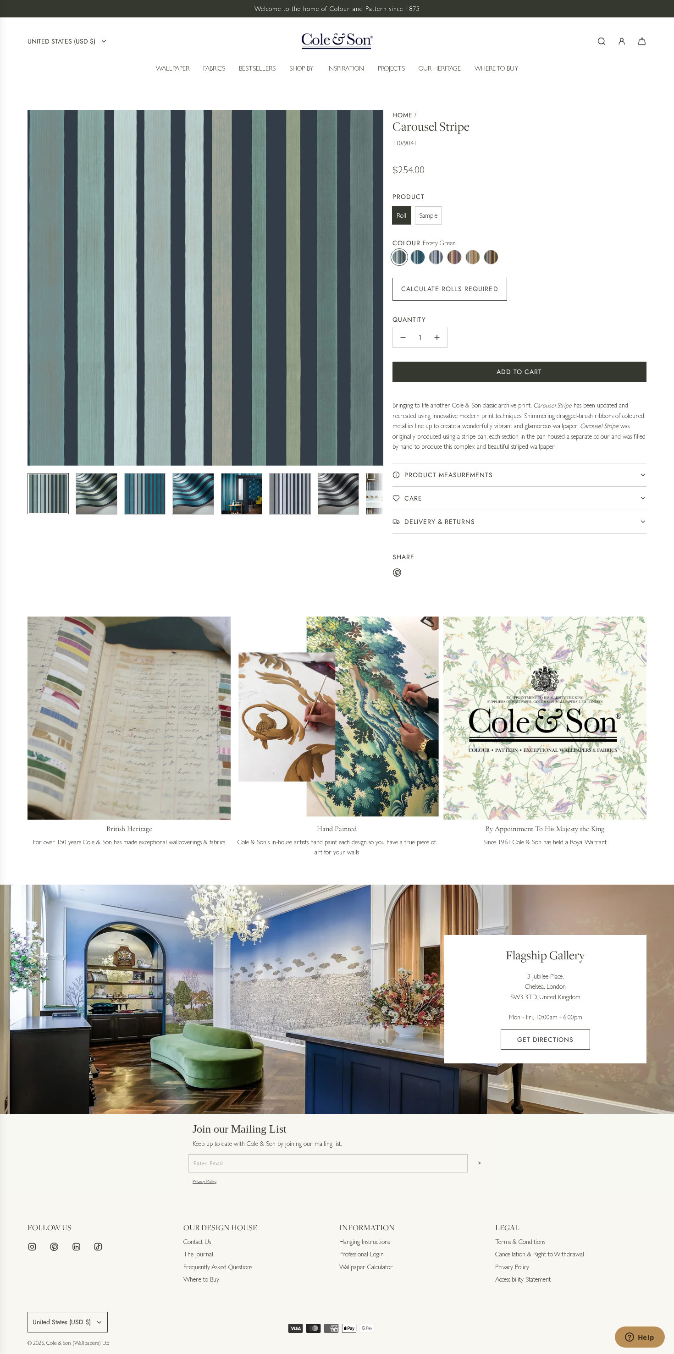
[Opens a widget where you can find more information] (639, 1337)
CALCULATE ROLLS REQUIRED (449, 288)
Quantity (409, 319)
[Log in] (622, 41)
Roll (401, 215)
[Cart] (642, 41)
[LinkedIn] (76, 1247)
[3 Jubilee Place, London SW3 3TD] (337, 999)
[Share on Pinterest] (397, 573)
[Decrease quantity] (403, 337)
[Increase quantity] (437, 337)
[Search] (601, 41)
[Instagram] (32, 1247)
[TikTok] (98, 1247)
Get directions (545, 1039)
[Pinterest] (54, 1247)
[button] (35, 288)
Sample (428, 215)
